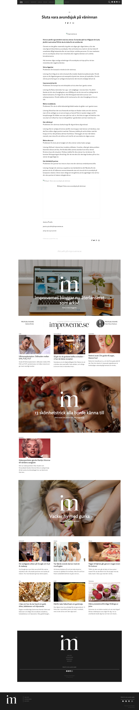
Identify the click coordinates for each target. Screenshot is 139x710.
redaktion (69, 659)
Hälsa (40, 2)
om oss (69, 655)
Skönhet (33, 2)
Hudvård (91, 333)
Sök (109, 2)
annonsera (69, 657)
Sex (69, 12)
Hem (21, 2)
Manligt (51, 2)
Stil (20, 581)
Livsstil (26, 2)
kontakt (69, 661)
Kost (55, 581)
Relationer (59, 2)
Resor (45, 2)
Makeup (21, 437)
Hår (20, 333)
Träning (91, 581)
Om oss (67, 2)
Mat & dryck (57, 333)
